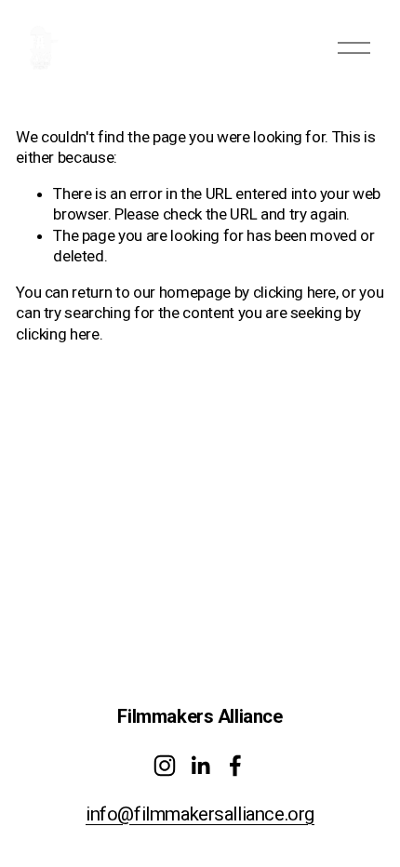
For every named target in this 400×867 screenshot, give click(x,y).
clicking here (295, 292)
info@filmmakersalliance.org (200, 814)
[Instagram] (164, 765)
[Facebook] (235, 765)
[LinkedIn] (200, 765)
